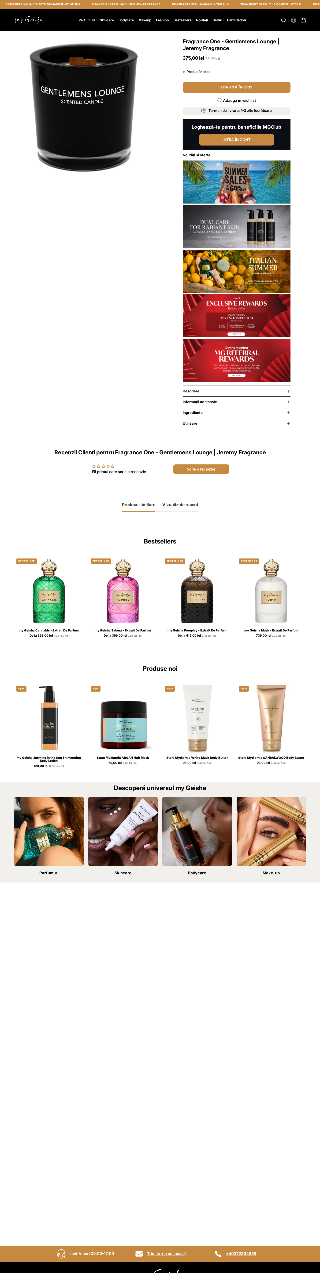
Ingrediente (193, 412)
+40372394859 (241, 1253)
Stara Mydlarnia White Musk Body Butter (197, 757)
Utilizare (190, 423)
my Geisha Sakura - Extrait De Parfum (123, 630)
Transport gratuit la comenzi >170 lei (245, 4)
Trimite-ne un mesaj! (166, 1253)
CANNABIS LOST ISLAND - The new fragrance (101, 4)
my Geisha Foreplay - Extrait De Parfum (197, 630)
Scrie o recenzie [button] (201, 469)
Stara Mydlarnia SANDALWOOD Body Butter (271, 757)
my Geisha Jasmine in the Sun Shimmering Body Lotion (49, 759)
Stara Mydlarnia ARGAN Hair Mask (123, 757)
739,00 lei (271, 635)
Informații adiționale (200, 402)
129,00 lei (49, 766)
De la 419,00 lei (197, 635)
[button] (284, 20)
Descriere (191, 391)
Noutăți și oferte (196, 155)
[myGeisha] (29, 20)
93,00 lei (197, 763)
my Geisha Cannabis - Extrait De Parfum (49, 630)
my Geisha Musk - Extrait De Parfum (271, 630)
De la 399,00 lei (49, 635)
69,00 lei (123, 763)
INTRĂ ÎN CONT (237, 139)
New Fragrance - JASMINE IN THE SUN (175, 4)
